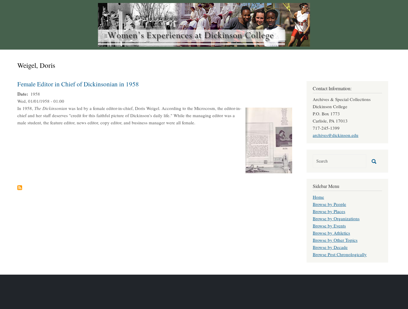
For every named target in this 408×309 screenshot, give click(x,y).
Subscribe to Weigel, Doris (19, 187)
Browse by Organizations (336, 218)
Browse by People (329, 204)
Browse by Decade (330, 247)
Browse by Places (329, 211)
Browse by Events (329, 226)
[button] (269, 140)
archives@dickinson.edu (335, 135)
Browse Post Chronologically (340, 254)
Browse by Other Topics (335, 240)
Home (318, 197)
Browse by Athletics (331, 233)
